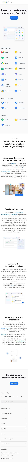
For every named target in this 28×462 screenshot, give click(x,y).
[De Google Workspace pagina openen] (8, 2)
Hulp (12, 460)
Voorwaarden (9, 458)
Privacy (2, 458)
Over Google (16, 458)
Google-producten (5, 460)
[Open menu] (1, 2)
